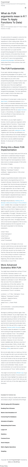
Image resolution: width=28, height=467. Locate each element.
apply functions (22, 109)
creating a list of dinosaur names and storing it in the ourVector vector (14, 203)
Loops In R (4, 429)
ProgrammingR (5, 2)
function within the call (13, 327)
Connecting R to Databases (8, 416)
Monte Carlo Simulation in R (9, 412)
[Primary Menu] (25, 8)
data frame (4, 101)
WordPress (17, 462)
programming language (7, 60)
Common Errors (5, 438)
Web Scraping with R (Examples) (10, 404)
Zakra (9, 462)
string (8, 348)
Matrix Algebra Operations (8, 447)
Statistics (3, 434)
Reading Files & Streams (8, 408)
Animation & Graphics (7, 421)
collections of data (20, 130)
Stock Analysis (5, 442)
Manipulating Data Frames (8, 425)
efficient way (20, 372)
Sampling (3, 451)
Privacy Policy (4, 466)
